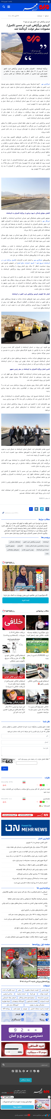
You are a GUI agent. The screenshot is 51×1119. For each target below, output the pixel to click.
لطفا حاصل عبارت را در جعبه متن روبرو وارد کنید (34, 759)
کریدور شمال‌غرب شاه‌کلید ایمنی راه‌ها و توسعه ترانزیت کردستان (27, 528)
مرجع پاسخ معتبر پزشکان (27, 997)
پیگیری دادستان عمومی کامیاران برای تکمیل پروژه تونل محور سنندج (26, 533)
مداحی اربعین (7, 994)
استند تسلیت (21, 994)
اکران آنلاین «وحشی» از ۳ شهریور (36, 842)
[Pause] (4, 589)
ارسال (4, 768)
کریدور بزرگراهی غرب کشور (31, 542)
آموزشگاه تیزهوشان (18, 1001)
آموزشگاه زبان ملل (12, 1005)
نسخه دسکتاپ (25, 1080)
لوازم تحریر (45, 990)
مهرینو (25, 1009)
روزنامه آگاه (6, 1009)
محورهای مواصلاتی (13, 550)
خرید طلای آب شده (9, 990)
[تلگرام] (38, 1071)
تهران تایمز (16, 1009)
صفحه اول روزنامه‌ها (41, 944)
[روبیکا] (23, 1071)
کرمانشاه (39, 16)
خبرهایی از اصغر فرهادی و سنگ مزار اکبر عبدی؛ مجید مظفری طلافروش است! (24, 893)
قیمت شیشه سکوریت (31, 990)
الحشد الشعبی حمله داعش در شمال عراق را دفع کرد (30, 928)
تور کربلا (32, 994)
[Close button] (49, 1097)
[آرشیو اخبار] (16, 1071)
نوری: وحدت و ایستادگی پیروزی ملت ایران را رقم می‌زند (29, 878)
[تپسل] (3, 562)
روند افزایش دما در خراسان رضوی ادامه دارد (33, 932)
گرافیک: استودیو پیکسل (21, 1115)
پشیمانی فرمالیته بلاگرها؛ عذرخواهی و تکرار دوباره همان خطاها (27, 899)
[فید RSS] (20, 1071)
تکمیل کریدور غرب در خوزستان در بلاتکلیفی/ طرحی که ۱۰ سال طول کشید (24, 526)
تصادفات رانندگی (15, 542)
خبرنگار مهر (46, 221)
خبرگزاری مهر (45, 84)
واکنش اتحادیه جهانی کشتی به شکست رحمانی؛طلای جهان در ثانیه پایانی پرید (24, 904)
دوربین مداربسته (43, 997)
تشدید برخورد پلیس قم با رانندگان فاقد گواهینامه (31, 869)
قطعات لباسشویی (32, 1001)
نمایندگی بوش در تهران (37, 1005)
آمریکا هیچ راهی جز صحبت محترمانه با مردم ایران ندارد (30, 860)
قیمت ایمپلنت (44, 1001)
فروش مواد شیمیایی (9, 997)
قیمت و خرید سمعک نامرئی (39, 1009)
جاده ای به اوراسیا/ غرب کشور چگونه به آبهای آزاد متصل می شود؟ (26, 523)
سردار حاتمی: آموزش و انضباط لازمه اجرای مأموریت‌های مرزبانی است (25, 919)
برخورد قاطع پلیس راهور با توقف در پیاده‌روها (33, 865)
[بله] (34, 1071)
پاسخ (4, 785)
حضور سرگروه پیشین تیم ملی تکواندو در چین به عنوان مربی (28, 851)
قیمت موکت (44, 994)
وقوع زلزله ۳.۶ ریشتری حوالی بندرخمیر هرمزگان (32, 874)
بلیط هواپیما (6, 1001)
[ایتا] (12, 1071)
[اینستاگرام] (30, 1071)
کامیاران (20, 546)
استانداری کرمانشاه (43, 550)
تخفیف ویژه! (17, 1107)
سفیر (19, 990)
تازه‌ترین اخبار (44, 838)
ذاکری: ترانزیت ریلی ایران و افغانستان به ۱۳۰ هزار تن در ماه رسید (26, 856)
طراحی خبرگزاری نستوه (39, 1115)
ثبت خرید (25, 600)
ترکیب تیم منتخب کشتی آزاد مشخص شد (34, 923)
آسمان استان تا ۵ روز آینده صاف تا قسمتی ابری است (30, 883)
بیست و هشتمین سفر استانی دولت (37, 546)
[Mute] (8, 589)
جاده (47, 553)
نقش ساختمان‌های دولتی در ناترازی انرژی (34, 910)
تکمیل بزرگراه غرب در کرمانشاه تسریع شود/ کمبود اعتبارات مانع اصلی (25, 531)
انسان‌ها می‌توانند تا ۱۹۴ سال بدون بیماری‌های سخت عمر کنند (27, 914)
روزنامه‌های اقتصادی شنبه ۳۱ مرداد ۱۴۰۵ (34, 981)
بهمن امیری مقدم (28, 550)
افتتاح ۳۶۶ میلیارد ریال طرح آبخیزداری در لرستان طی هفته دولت (26, 847)
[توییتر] (27, 1071)
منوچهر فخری (10, 546)
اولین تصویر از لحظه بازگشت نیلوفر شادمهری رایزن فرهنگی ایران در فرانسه (26, 938)
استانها (47, 16)
